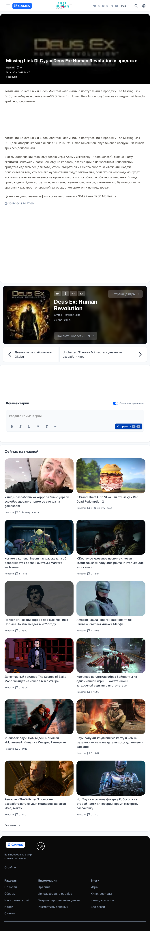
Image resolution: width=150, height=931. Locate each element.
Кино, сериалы (101, 893)
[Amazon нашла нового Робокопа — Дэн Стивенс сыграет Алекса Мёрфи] (110, 598)
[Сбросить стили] (47, 426)
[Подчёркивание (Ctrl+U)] (29, 426)
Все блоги (98, 907)
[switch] (115, 403)
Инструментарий (16, 900)
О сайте (10, 867)
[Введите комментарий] (75, 415)
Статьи (9, 913)
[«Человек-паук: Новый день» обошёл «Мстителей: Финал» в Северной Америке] (39, 716)
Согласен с (125, 403)
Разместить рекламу (53, 907)
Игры (94, 887)
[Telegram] (112, 6)
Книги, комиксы (102, 900)
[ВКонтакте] (94, 6)
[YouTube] (116, 6)
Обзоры (10, 893)
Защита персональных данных (60, 900)
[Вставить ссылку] (56, 426)
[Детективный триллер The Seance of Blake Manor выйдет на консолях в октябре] (39, 655)
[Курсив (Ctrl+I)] (20, 426)
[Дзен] (103, 6)
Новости (10, 887)
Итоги (8, 907)
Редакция (11, 76)
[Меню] (8, 5)
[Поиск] (136, 5)
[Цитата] (38, 426)
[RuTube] (108, 6)
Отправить (128, 426)
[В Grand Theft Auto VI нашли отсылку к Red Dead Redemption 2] (110, 475)
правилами (138, 403)
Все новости (12, 825)
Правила (44, 887)
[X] (99, 6)
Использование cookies (55, 893)
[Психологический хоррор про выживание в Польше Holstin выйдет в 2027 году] (39, 598)
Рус (123, 5)
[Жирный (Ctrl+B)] (12, 426)
